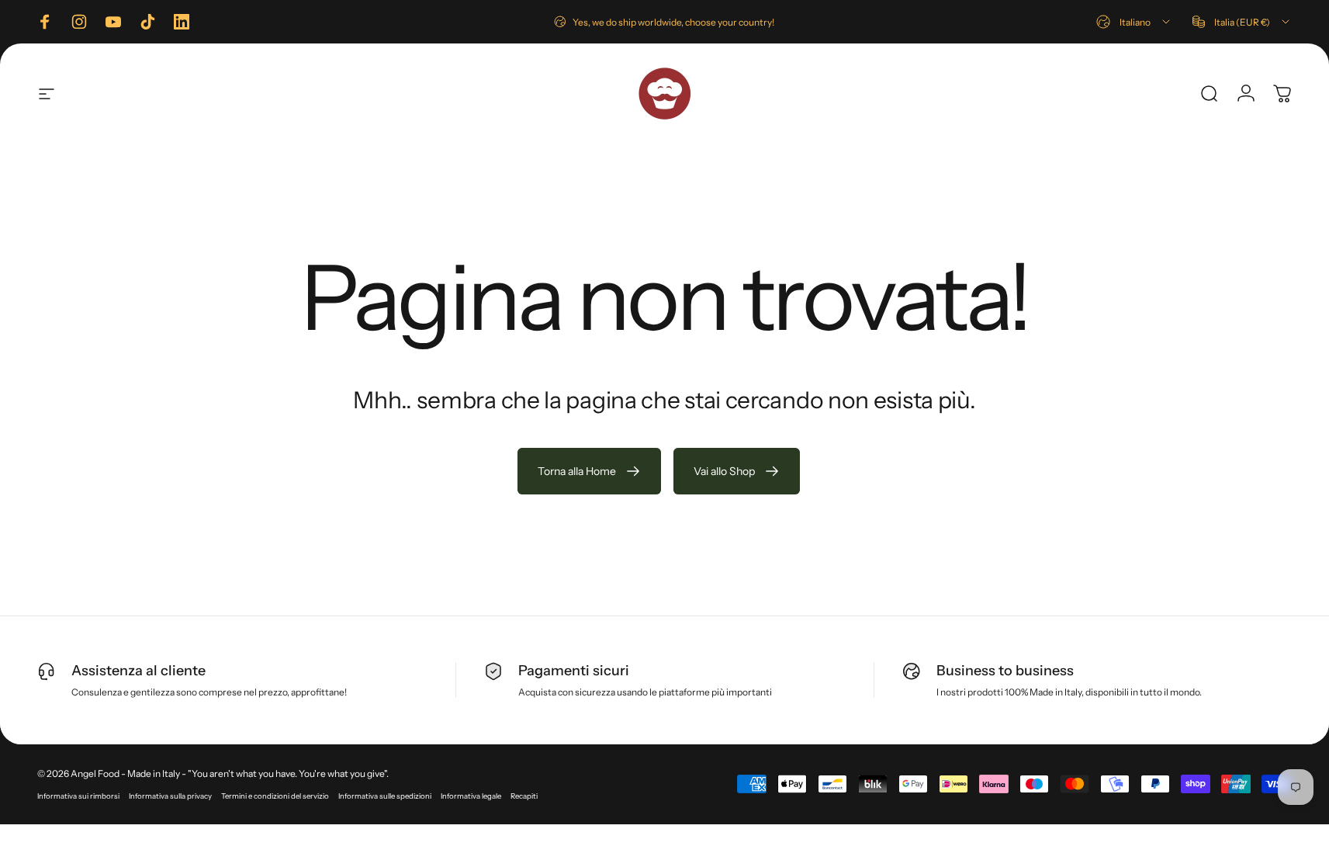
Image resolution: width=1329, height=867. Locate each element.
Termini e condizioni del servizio (275, 796)
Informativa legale (471, 796)
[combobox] (1134, 21)
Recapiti (524, 796)
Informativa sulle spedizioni (384, 796)
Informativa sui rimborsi (78, 796)
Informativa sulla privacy (170, 796)
